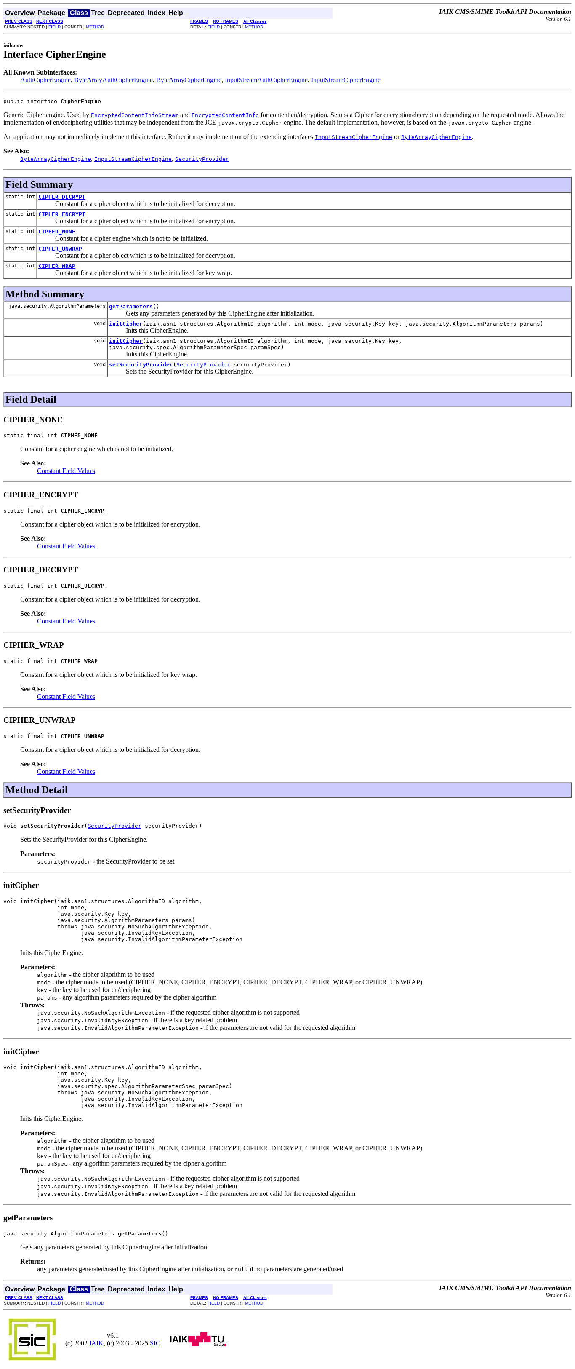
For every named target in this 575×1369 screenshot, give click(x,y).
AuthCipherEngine (45, 79)
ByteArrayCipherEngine (188, 79)
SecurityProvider (203, 364)
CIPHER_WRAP (56, 266)
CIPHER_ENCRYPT (61, 214)
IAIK (96, 1343)
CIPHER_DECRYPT (61, 197)
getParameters (131, 306)
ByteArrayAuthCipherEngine (113, 79)
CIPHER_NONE (56, 231)
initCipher (126, 324)
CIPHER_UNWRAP (60, 249)
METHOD (95, 26)
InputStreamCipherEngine (346, 79)
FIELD (54, 26)
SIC (155, 1343)
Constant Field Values (66, 470)
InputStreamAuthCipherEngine (266, 79)
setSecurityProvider (141, 364)
